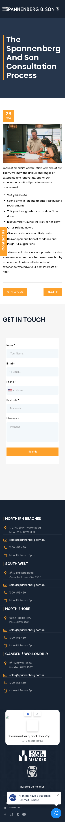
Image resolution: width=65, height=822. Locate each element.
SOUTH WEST (16, 563)
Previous (16, 292)
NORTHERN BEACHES (23, 518)
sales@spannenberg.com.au (27, 540)
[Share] (37, 713)
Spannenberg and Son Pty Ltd (31, 736)
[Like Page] (27, 713)
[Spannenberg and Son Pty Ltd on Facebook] (32, 725)
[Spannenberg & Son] (32, 9)
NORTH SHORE (17, 608)
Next (51, 292)
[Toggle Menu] (5, 8)
